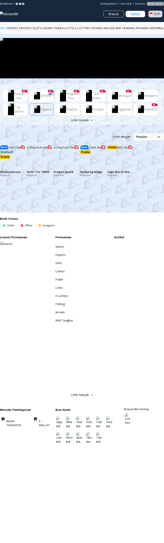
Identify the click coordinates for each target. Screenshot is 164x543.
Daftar (135, 14)
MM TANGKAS (125, 28)
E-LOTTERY (82, 28)
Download (6, 3)
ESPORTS (25, 28)
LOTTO (69, 28)
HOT (3, 28)
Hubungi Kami (108, 3)
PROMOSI (142, 28)
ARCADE (109, 28)
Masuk (113, 14)
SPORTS (12, 28)
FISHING (97, 28)
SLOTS (37, 28)
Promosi (140, 3)
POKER (58, 28)
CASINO (47, 28)
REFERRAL (157, 28)
